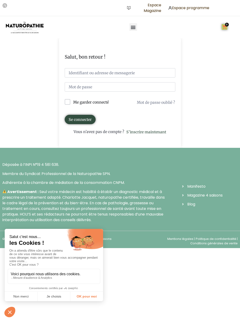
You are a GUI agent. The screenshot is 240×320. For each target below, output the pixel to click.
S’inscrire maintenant (146, 132)
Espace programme (190, 8)
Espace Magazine (152, 7)
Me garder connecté (91, 102)
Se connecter (80, 119)
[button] (133, 27)
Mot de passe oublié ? (156, 102)
